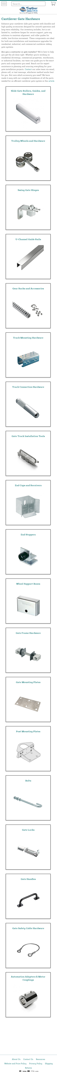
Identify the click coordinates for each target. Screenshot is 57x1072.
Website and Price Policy (15, 1063)
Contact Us (28, 1059)
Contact (28, 69)
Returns (28, 1068)
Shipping (49, 1063)
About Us (16, 1059)
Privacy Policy (35, 1063)
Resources (40, 1059)
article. (52, 81)
